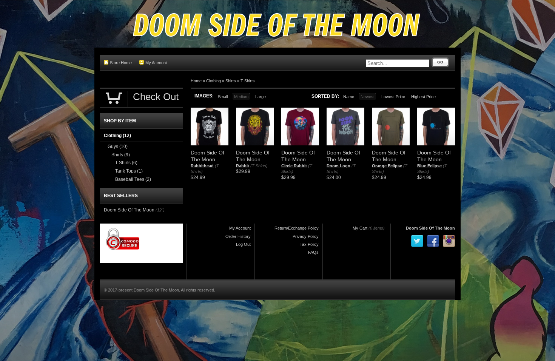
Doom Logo (338, 166)
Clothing (213, 81)
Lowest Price (393, 96)
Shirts (230, 81)
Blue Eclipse (429, 166)
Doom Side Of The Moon (129, 210)
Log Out (243, 244)
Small (223, 96)
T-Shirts (247, 81)
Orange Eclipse (387, 166)
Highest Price (423, 96)
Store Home (121, 62)
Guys (118, 146)
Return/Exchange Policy (296, 228)
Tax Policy (309, 244)
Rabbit (242, 166)
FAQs (313, 252)
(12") (160, 210)
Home (196, 81)
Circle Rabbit (294, 166)
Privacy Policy (306, 236)
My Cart (360, 228)
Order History (238, 236)
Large (260, 96)
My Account (156, 62)
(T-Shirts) (259, 166)
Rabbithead (202, 166)
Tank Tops (129, 171)
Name (348, 96)
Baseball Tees (133, 179)
